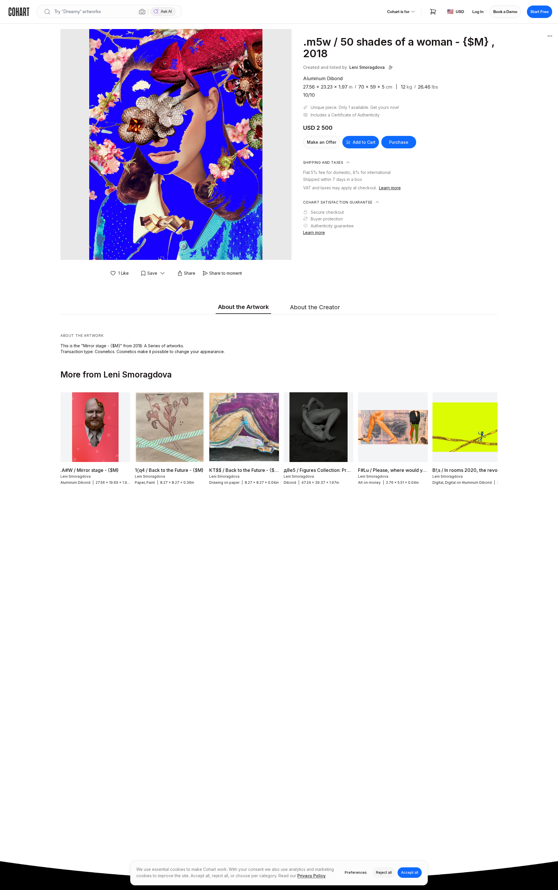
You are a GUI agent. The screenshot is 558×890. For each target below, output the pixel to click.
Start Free (539, 12)
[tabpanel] (279, 336)
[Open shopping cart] (433, 11)
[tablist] (279, 307)
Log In (478, 12)
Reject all (384, 872)
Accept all (409, 872)
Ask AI (166, 11)
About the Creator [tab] (315, 307)
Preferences (356, 872)
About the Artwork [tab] (243, 306)
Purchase (398, 142)
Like (123, 273)
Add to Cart (364, 142)
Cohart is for (398, 12)
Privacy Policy (311, 875)
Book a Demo (505, 12)
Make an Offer (321, 142)
